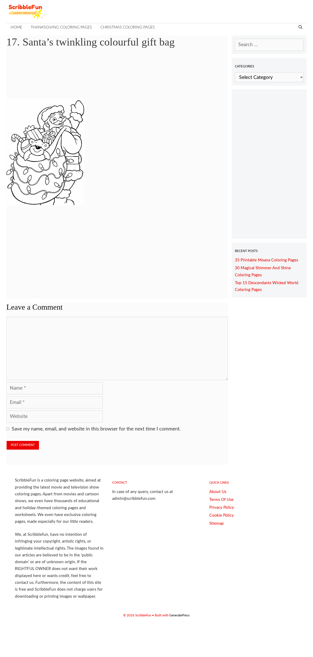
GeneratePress (179, 615)
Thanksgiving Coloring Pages (61, 27)
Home (16, 27)
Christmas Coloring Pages (128, 27)
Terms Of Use (221, 500)
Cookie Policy (221, 515)
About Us (217, 492)
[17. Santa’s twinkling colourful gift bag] (45, 203)
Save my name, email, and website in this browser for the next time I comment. (96, 428)
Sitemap (216, 524)
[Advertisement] (117, 76)
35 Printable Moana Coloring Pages (266, 260)
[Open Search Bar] (300, 27)
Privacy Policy (221, 508)
